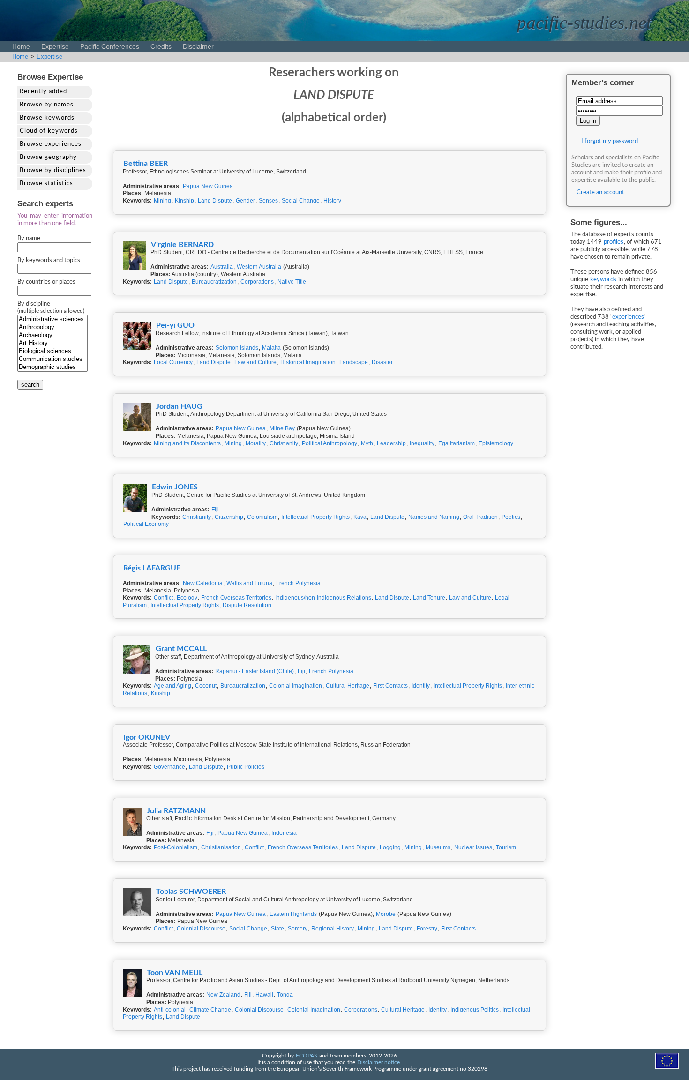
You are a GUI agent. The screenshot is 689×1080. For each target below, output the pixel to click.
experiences (628, 317)
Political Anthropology (329, 443)
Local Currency (173, 362)
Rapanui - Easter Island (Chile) (254, 671)
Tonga (285, 994)
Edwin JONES (175, 487)
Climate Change (210, 1009)
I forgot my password (609, 141)
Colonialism (262, 517)
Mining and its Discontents (187, 443)
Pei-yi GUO (175, 325)
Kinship (184, 200)
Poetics (511, 517)
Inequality (422, 443)
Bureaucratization (214, 281)
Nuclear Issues (473, 847)
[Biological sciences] (52, 351)
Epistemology (496, 443)
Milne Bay (282, 428)
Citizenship (229, 517)
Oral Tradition (480, 517)
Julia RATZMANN (176, 811)
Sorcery (297, 928)
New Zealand (223, 994)
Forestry (427, 928)
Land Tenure (429, 597)
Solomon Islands (237, 348)
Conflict (163, 597)
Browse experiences (51, 144)
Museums (438, 847)
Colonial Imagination (295, 685)
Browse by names (47, 105)
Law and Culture (255, 362)
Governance (169, 767)
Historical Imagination (308, 362)
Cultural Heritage (347, 685)
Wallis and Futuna (249, 583)
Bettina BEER (145, 163)
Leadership (391, 443)
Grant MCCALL (181, 648)
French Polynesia (298, 583)
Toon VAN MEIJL (174, 972)
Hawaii (264, 994)
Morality (256, 443)
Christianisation (221, 847)
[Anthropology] (52, 327)
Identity (421, 685)
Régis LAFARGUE (151, 568)
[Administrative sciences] (52, 319)
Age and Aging (172, 685)
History (332, 200)
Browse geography (48, 157)
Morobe (386, 914)
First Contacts (390, 685)
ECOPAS (306, 1055)
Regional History (332, 928)
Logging (390, 847)
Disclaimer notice (378, 1062)
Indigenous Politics (474, 1009)
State (277, 928)
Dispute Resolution (247, 605)
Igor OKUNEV (146, 737)
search (30, 384)
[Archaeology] (52, 335)
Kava (360, 517)
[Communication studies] (52, 359)
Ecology (187, 597)
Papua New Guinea (208, 186)
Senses (268, 200)
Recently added (43, 92)
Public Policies (245, 767)
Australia (221, 266)
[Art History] (52, 343)
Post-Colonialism (175, 847)
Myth (367, 443)
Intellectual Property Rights (315, 517)
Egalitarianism (456, 443)
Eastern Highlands (293, 914)
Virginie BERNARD (182, 244)
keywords (603, 280)
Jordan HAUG (179, 406)
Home (21, 46)
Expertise (55, 46)
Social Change (301, 200)
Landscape (353, 362)
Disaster (382, 362)
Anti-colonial (170, 1009)
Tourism (506, 847)
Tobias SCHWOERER (191, 891)
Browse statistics (46, 183)
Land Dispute (215, 200)
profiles (613, 242)
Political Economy (146, 524)
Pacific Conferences (109, 46)
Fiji (215, 509)
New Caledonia (203, 583)
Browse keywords (47, 118)
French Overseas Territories (236, 597)
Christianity (284, 443)
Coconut (206, 685)
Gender (245, 200)
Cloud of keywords (49, 131)
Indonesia (284, 833)
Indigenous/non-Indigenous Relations (323, 597)
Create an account (600, 192)
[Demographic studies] (52, 367)
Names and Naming (433, 517)
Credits (161, 46)
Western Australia (259, 266)
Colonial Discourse (201, 928)
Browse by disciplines (53, 170)
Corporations (257, 281)
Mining (162, 200)
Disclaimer (198, 46)
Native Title (291, 281)
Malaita (271, 348)
